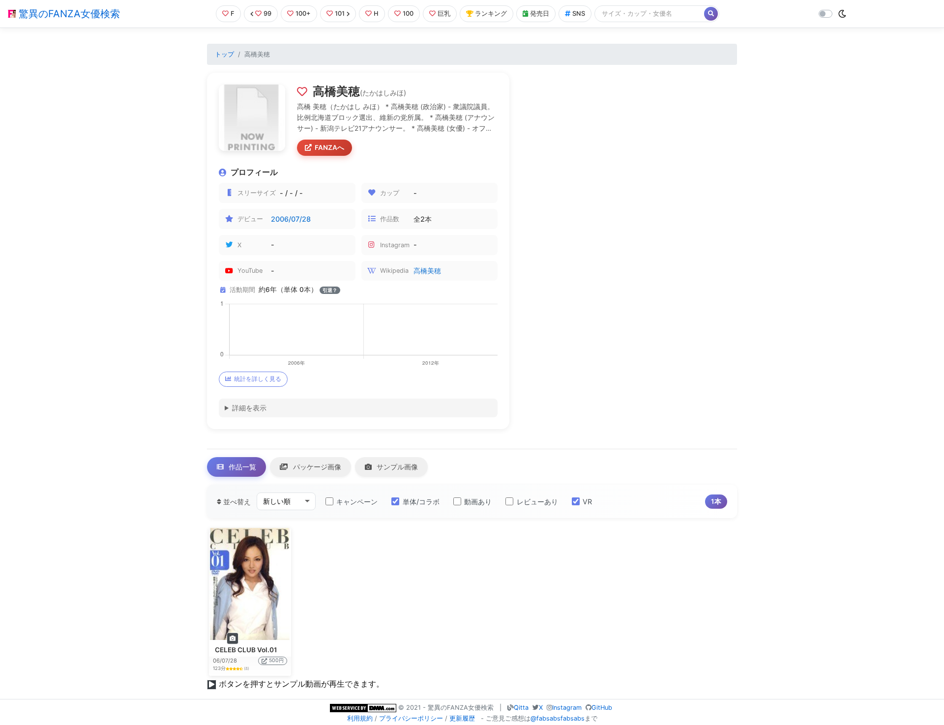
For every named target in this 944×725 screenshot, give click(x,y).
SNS (578, 13)
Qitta (521, 707)
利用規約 (360, 718)
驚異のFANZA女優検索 (68, 14)
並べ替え (236, 501)
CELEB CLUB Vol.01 (246, 650)
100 (408, 13)
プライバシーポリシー (411, 718)
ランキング (491, 13)
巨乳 (444, 13)
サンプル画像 (396, 467)
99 (267, 13)
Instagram (567, 707)
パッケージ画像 (316, 467)
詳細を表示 (249, 408)
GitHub (601, 707)
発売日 (539, 13)
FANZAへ (329, 147)
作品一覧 (241, 467)
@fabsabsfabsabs (558, 718)
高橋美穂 (427, 270)
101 (340, 13)
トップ (224, 54)
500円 (276, 660)
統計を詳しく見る (257, 378)
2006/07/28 (291, 219)
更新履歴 (462, 718)
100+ (303, 13)
